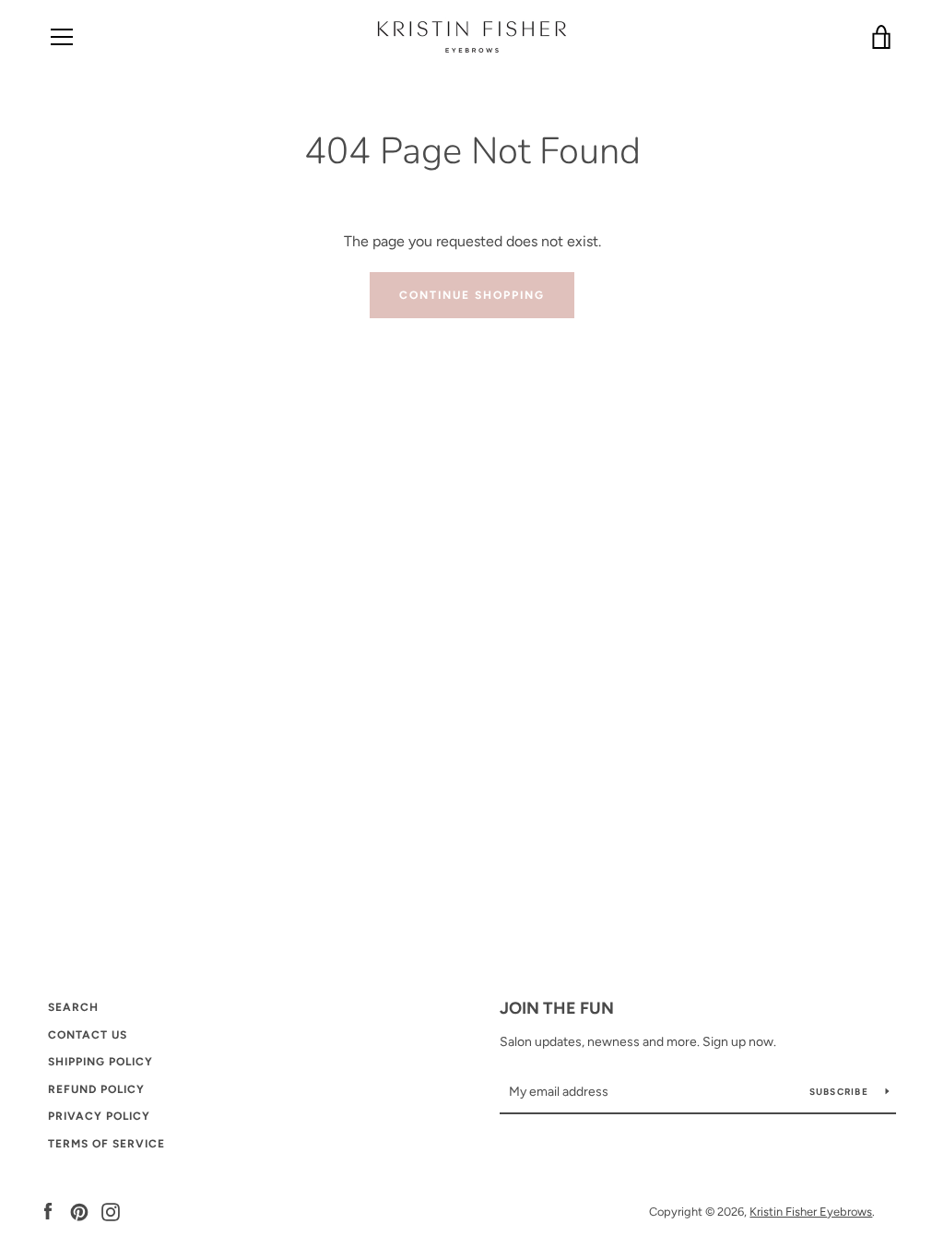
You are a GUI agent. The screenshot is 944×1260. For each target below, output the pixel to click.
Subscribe (840, 1092)
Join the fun (557, 1008)
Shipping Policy (100, 1061)
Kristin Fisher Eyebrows (810, 1211)
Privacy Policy (99, 1116)
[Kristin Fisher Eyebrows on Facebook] (48, 1210)
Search (73, 1007)
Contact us (87, 1034)
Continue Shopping (472, 295)
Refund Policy (96, 1089)
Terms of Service (106, 1143)
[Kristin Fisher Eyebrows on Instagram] (110, 1210)
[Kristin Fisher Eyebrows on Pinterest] (79, 1210)
